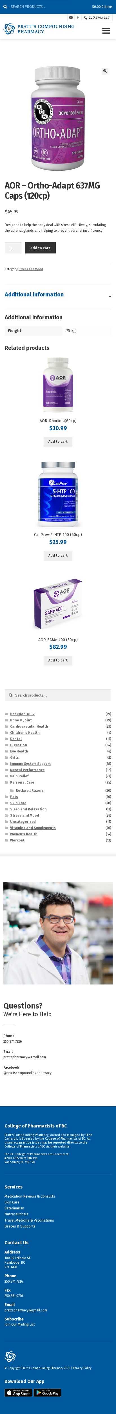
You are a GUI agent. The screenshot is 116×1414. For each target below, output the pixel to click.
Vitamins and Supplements (33, 828)
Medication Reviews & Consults (30, 1196)
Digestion (18, 745)
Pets (14, 797)
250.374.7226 (99, 17)
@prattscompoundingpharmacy (27, 1073)
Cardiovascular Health (29, 726)
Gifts (14, 758)
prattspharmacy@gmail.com (24, 1057)
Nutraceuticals (16, 1214)
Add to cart (40, 247)
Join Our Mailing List (20, 1324)
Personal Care (22, 782)
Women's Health (23, 834)
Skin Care (18, 803)
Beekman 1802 (22, 714)
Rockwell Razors (30, 791)
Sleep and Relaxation (28, 809)
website (64, 1146)
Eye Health (19, 751)
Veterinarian (14, 1208)
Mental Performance (27, 770)
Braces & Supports (20, 1226)
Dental (16, 739)
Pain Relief (19, 776)
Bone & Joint (21, 720)
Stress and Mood (31, 269)
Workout (17, 840)
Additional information (34, 294)
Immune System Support (30, 764)
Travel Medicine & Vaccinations (29, 1220)
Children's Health (25, 733)
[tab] (58, 296)
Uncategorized (23, 822)
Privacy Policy (82, 1368)
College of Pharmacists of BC (36, 1126)
